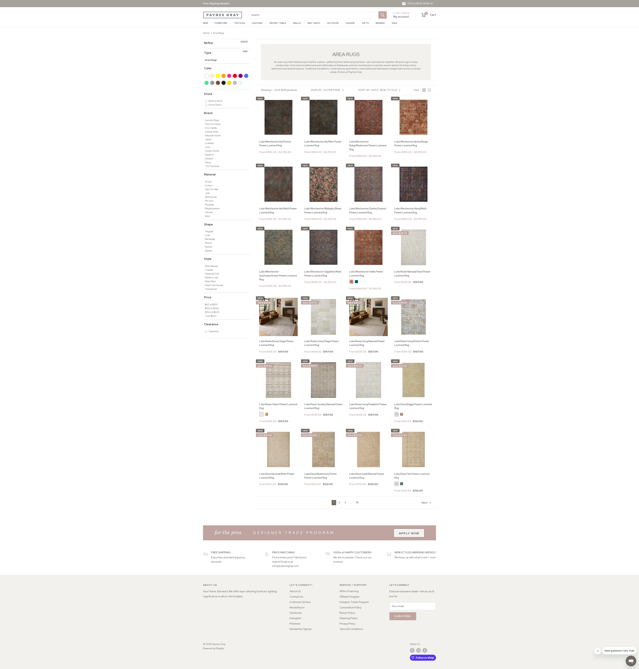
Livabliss (209, 143)
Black (223, 83)
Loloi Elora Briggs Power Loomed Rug (413, 406)
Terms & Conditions (351, 629)
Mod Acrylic (211, 196)
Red (235, 76)
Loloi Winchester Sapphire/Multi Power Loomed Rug (322, 273)
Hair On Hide (211, 189)
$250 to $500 (212, 312)
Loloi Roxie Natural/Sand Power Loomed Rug (412, 273)
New (205, 23)
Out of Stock (214, 104)
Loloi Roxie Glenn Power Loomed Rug (278, 406)
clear (245, 51)
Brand (208, 113)
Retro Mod (210, 281)
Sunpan (209, 158)
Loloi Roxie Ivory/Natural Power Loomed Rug (367, 343)
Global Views (211, 131)
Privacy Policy (347, 623)
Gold (229, 83)
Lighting (257, 23)
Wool (207, 216)
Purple (240, 76)
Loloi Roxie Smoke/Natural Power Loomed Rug (323, 406)
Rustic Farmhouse (214, 285)
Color (208, 68)
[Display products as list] (429, 90)
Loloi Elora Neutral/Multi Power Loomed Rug (276, 475)
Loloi (207, 146)
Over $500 (210, 315)
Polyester (209, 204)
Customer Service (300, 602)
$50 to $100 (211, 304)
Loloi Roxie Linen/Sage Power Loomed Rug (321, 343)
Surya (208, 162)
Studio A (209, 154)
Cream (212, 76)
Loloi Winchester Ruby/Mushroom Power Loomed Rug (367, 145)
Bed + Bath (314, 23)
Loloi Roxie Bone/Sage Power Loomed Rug (276, 343)
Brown (218, 83)
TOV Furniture (212, 166)
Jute (207, 193)
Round (208, 242)
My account (401, 16)
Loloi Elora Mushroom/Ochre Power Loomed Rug (320, 475)
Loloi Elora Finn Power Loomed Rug (411, 475)
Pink (229, 76)
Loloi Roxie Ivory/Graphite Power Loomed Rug (368, 406)
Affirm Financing (349, 591)
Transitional (211, 288)
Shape (208, 224)
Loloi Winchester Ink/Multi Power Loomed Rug (278, 210)
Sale (394, 23)
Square (208, 250)
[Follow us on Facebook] (425, 650)
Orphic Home (212, 150)
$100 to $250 (212, 308)
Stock (208, 94)
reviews (337, 561)
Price (207, 297)
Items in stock (215, 100)
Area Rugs (218, 32)
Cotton (209, 185)
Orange (223, 76)
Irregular (209, 231)
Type (207, 53)
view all (244, 41)
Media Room (297, 607)
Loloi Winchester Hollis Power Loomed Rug (366, 273)
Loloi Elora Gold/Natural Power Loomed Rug (366, 475)
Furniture (221, 23)
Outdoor (333, 23)
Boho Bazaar (211, 266)
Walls (297, 23)
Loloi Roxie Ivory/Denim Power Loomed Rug (411, 343)
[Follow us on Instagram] (418, 650)
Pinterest (295, 623)
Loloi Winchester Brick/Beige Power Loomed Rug (411, 143)
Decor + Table (278, 23)
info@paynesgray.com (285, 566)
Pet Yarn (209, 200)
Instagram (295, 618)
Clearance (211, 324)
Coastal (209, 269)
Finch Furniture (212, 124)
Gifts (365, 23)
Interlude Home (213, 135)
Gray (212, 83)
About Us (295, 591)
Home (206, 32)
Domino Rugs (212, 120)
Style (208, 259)
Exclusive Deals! (420, 3)
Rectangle (210, 239)
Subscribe (402, 616)
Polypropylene (212, 208)
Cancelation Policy (350, 607)
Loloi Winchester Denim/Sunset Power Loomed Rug (367, 210)
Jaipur (208, 139)
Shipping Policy (348, 618)
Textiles (239, 23)
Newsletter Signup (301, 629)
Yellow (218, 76)
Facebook (296, 613)
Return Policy (347, 613)
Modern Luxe (211, 277)
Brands (380, 23)
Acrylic (208, 181)
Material (209, 174)
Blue (246, 76)
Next (424, 502)
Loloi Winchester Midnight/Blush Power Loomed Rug (322, 210)
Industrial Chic (212, 273)
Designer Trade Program (354, 602)
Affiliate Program (349, 596)
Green (207, 83)
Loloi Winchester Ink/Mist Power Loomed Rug (322, 143)
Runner (208, 246)
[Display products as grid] (424, 90)
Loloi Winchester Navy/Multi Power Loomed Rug (410, 210)
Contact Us (296, 596)
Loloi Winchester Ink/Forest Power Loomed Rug (275, 143)
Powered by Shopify (213, 648)
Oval (207, 235)
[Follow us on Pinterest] (412, 650)
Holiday (350, 23)
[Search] (382, 15)
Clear (240, 83)
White (207, 76)
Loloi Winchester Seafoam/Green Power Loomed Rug (278, 275)
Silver (235, 83)
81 (357, 502)
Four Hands (211, 127)
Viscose (209, 212)
